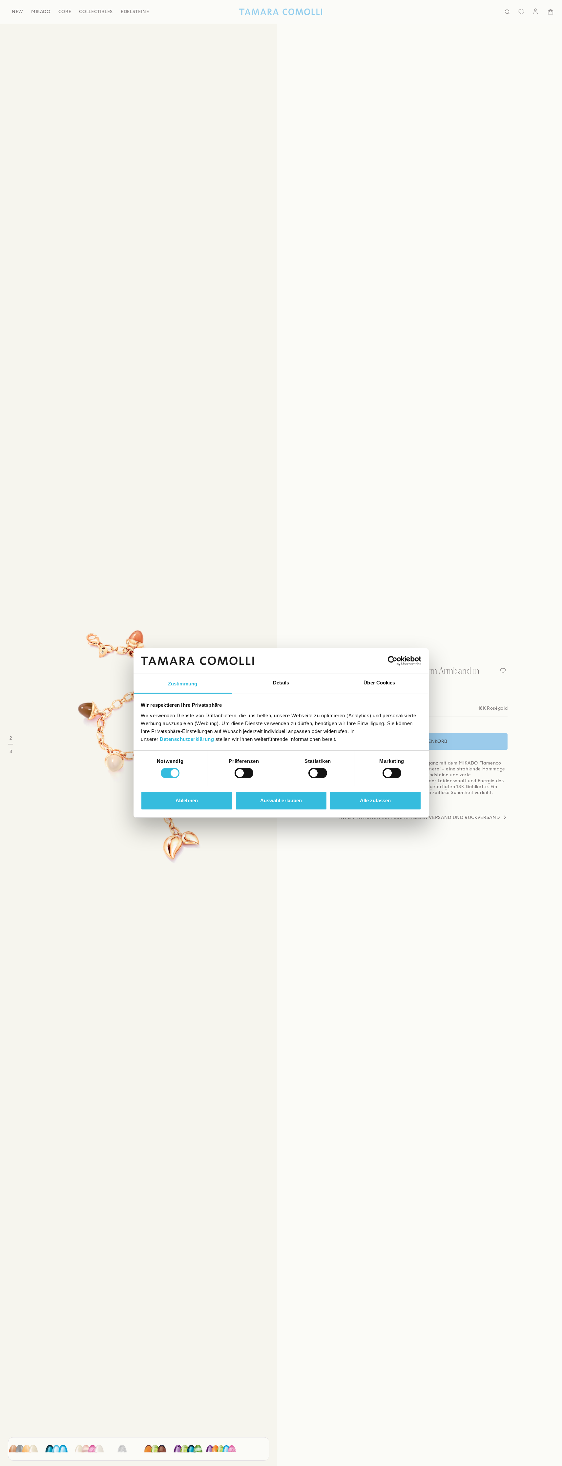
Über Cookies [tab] (379, 682)
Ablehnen (187, 800)
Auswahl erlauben (281, 800)
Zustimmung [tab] (182, 683)
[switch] (244, 773)
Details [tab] (281, 682)
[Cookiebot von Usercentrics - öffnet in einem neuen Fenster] (392, 661)
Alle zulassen (375, 800)
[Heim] (281, 12)
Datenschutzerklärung (187, 739)
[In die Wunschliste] (503, 670)
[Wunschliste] (521, 11)
